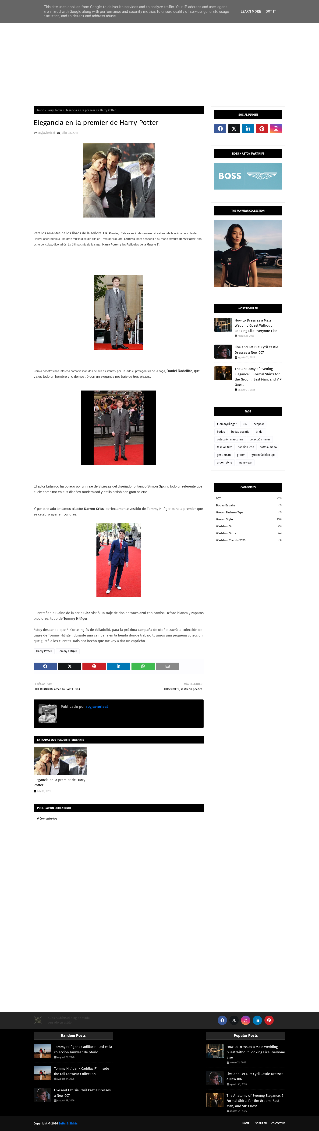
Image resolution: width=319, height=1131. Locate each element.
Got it (271, 11)
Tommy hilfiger (67, 651)
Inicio (40, 110)
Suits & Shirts (68, 1123)
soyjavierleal (46, 133)
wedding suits (249, 533)
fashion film (224, 447)
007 (245, 424)
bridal (259, 431)
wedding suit (249, 526)
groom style (224, 462)
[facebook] (220, 128)
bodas (221, 431)
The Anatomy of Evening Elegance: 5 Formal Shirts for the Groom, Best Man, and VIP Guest (258, 377)
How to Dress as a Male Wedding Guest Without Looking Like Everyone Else (256, 325)
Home (245, 1123)
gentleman (224, 455)
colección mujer (260, 439)
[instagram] (276, 128)
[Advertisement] (159, 64)
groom (241, 455)
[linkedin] (248, 128)
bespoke (259, 424)
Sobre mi (261, 1123)
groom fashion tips (263, 455)
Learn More (251, 11)
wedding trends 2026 (249, 540)
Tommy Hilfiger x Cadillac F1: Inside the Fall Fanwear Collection (81, 1071)
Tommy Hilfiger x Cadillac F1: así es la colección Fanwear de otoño (83, 1049)
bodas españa (240, 431)
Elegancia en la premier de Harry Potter (59, 782)
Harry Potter (54, 110)
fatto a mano (268, 447)
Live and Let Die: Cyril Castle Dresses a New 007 (256, 350)
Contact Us (278, 1123)
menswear (245, 462)
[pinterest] (262, 128)
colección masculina (230, 439)
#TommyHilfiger (227, 424)
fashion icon (246, 447)
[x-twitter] (234, 128)
